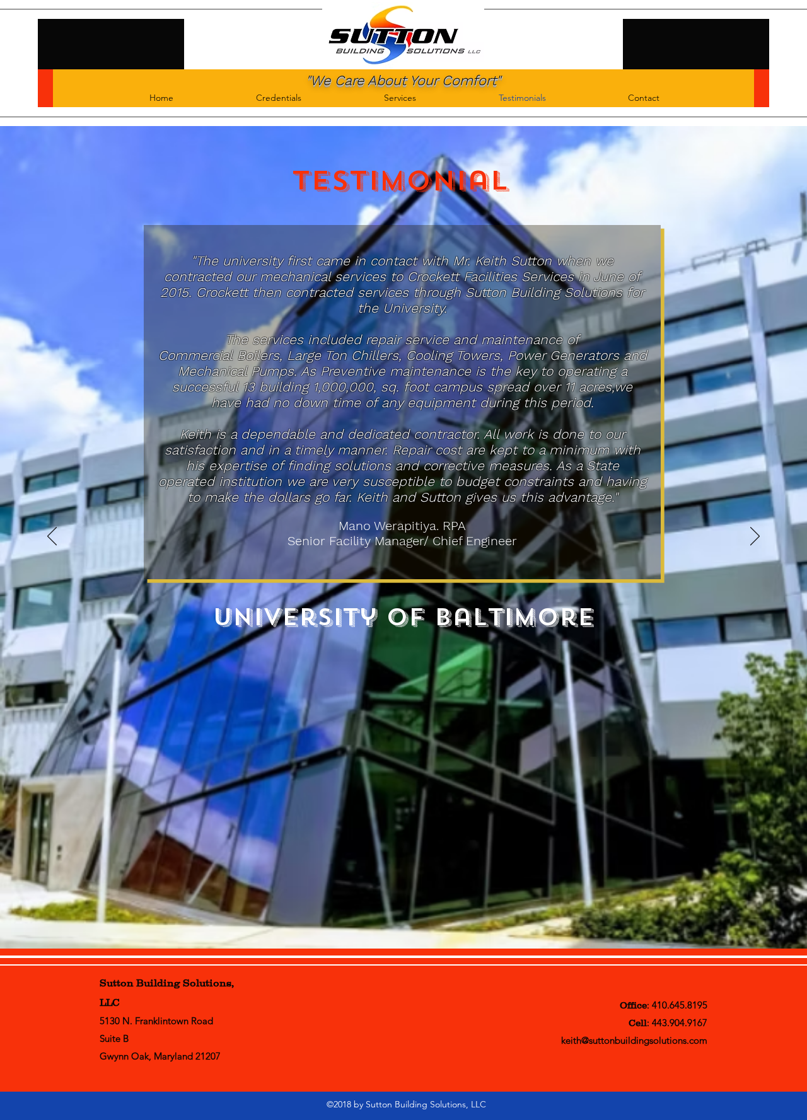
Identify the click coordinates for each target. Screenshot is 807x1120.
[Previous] (52, 537)
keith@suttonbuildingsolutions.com (634, 1040)
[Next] (755, 537)
